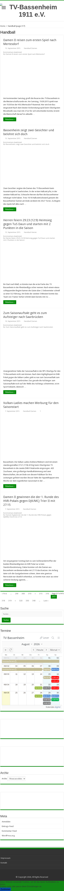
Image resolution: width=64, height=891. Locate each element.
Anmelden (6, 822)
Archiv (4, 778)
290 (16, 593)
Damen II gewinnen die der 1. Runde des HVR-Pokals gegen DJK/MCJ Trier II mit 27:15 (31, 501)
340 (33, 600)
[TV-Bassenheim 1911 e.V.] (32, 10)
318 (3, 600)
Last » (46, 600)
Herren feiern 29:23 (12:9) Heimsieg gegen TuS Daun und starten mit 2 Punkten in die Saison (27, 224)
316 (47, 593)
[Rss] (32, 873)
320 (20, 600)
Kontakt (4, 863)
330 (27, 600)
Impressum (5, 858)
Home (2, 26)
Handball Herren (30, 232)
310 (29, 593)
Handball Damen (30, 48)
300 (23, 593)
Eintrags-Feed (8, 826)
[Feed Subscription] (63, 32)
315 (40, 593)
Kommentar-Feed (9, 831)
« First (4, 593)
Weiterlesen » (9, 119)
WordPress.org (8, 835)
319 (9, 600)
